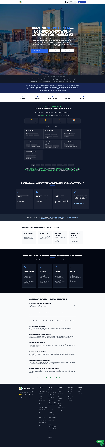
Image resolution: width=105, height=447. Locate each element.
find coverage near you (55, 169)
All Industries (70, 389)
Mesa (67, 217)
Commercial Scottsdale (43, 391)
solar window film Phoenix (46, 115)
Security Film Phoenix (52, 402)
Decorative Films (42, 400)
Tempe (69, 217)
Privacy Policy (80, 393)
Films (59, 389)
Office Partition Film (42, 422)
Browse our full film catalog (33, 169)
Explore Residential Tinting (22, 204)
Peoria (77, 217)
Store (59, 400)
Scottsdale (55, 217)
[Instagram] (21, 397)
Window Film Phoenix (47, 377)
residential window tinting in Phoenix (61, 168)
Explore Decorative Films (60, 206)
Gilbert (63, 217)
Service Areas (65, 377)
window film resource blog (32, 170)
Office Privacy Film (42, 409)
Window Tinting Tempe (52, 428)
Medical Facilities (71, 396)
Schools (69, 398)
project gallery (43, 170)
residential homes (42, 168)
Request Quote (80, 2)
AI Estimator (60, 405)
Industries (48, 2)
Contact (61, 2)
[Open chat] (102, 444)
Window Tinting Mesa (52, 426)
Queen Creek (44, 218)
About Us (79, 389)
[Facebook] (19, 397)
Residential (33, 2)
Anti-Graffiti (41, 398)
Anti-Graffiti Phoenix (52, 404)
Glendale (73, 217)
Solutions (41, 2)
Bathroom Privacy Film (43, 407)
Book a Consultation (74, 170)
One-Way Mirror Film (42, 420)
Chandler (60, 217)
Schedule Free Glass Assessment (39, 50)
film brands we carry (46, 169)
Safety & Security (42, 396)
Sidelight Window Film (42, 415)
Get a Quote (66, 2)
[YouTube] (23, 397)
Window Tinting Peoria (52, 415)
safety (57, 88)
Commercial (25, 2)
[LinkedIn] (25, 397)
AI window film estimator (66, 169)
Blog (59, 396)
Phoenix (51, 217)
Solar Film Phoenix (52, 400)
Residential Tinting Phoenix (57, 377)
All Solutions (41, 403)
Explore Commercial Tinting (41, 204)
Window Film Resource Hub (54, 170)
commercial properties (33, 168)
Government (70, 400)
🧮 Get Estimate (100, 441)
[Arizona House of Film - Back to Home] (20, 2)
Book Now (60, 398)
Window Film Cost (61, 407)
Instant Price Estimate (67, 50)
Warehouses (70, 403)
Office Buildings (70, 391)
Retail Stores (70, 393)
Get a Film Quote (54, 50)
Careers (79, 391)
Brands (55, 2)
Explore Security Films (78, 203)
